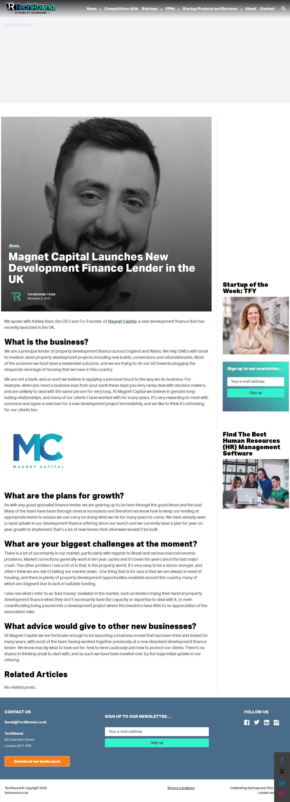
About (250, 9)
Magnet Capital (122, 322)
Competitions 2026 (121, 9)
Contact (267, 9)
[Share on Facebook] (282, 760)
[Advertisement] (140, 63)
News (92, 9)
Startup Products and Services (210, 9)
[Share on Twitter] (282, 771)
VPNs (170, 9)
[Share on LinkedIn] (282, 782)
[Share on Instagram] (282, 794)
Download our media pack (37, 761)
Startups (150, 9)
